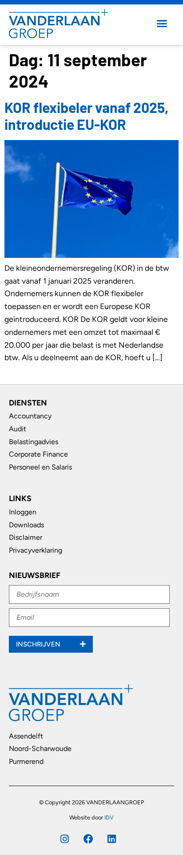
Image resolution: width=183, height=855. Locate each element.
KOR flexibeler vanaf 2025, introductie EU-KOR (86, 115)
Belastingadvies (33, 442)
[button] (162, 23)
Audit (17, 429)
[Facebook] (88, 839)
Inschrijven (39, 644)
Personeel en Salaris (40, 467)
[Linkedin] (112, 839)
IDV (109, 817)
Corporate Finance (38, 454)
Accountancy (30, 416)
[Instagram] (65, 839)
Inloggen (22, 512)
